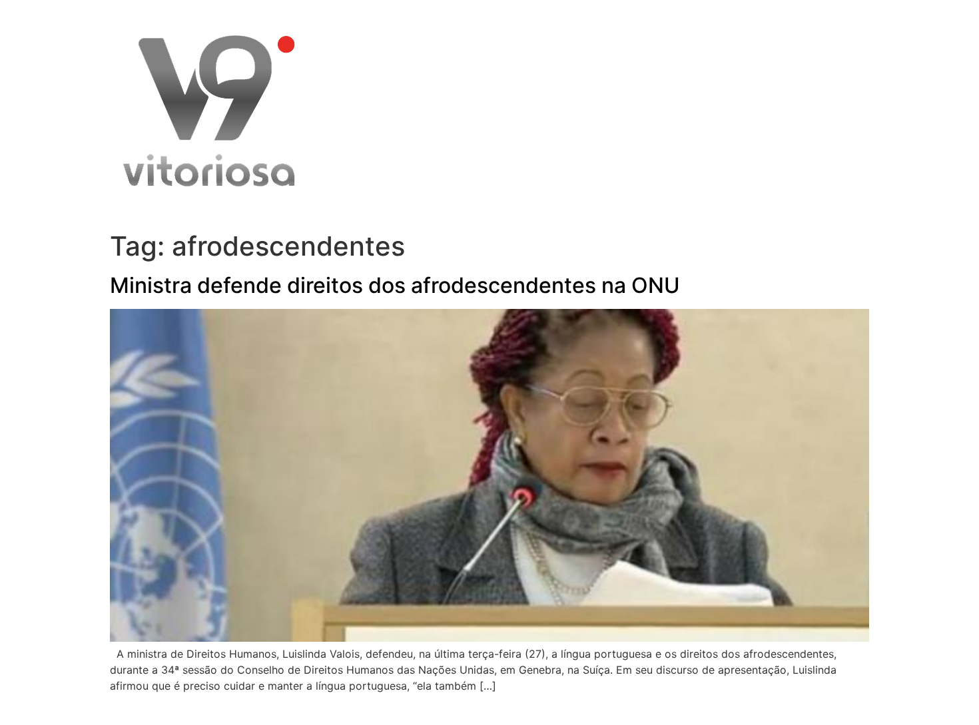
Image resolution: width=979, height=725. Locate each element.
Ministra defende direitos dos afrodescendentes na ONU (395, 285)
